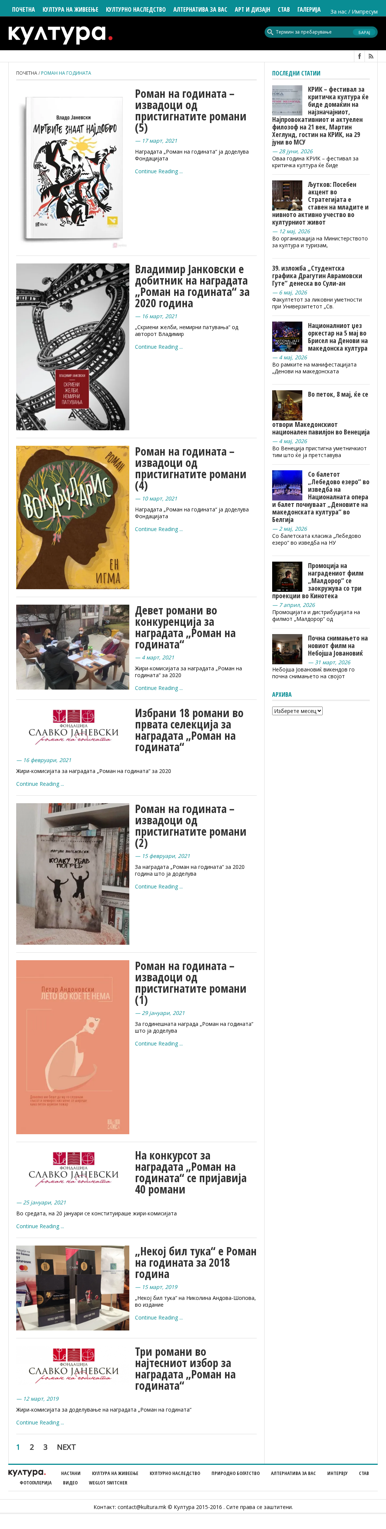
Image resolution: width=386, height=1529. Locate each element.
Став (364, 1473)
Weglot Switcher (108, 1482)
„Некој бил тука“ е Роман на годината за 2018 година (196, 1262)
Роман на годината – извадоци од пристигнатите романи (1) (191, 982)
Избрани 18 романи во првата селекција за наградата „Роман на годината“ (189, 729)
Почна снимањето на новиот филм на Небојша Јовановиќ (338, 645)
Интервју (337, 1473)
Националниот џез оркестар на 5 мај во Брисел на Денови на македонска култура (338, 337)
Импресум (365, 11)
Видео (70, 1482)
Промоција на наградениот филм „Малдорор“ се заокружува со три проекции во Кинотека (317, 580)
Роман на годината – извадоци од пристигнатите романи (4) (191, 468)
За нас (339, 11)
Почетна (23, 9)
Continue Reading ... (159, 171)
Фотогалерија (36, 1482)
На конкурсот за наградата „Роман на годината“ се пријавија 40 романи (191, 1172)
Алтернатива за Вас (200, 9)
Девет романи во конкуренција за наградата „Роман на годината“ (185, 627)
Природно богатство (235, 1473)
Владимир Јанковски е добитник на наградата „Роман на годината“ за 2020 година (192, 286)
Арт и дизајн (252, 9)
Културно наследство (175, 1473)
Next (66, 1447)
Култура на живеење (115, 1473)
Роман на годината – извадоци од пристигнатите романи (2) (191, 825)
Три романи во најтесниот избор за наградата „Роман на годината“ (185, 1368)
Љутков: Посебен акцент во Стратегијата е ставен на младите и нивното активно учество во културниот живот (320, 203)
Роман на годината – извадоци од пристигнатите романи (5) (191, 110)
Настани (71, 1473)
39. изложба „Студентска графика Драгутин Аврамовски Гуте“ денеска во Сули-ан (317, 275)
